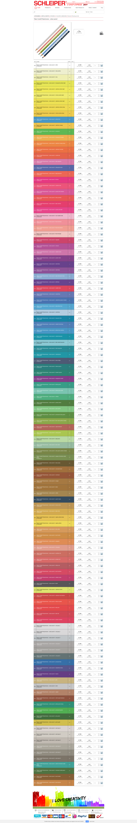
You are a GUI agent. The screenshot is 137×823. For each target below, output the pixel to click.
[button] (99, 65)
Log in (73, 1)
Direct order (92, 7)
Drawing (52, 16)
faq (102, 7)
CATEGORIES (37, 16)
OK (87, 821)
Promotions (67, 7)
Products (48, 7)
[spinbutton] (96, 65)
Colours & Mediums (61, 16)
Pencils (69, 16)
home (38, 7)
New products (80, 7)
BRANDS (57, 7)
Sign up (87, 1)
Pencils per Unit (75, 16)
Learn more (91, 821)
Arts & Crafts (45, 16)
